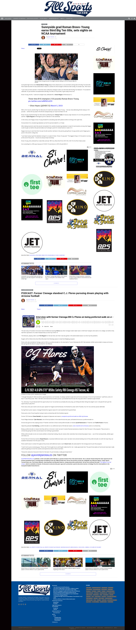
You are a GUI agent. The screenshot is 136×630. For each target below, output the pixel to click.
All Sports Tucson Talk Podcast (51, 547)
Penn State (44, 255)
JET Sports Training (112, 600)
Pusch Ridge (97, 596)
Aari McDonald (108, 598)
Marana (99, 600)
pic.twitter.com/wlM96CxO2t (40, 101)
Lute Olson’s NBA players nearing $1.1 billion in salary (66, 588)
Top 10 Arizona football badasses (61, 587)
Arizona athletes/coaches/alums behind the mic (64, 592)
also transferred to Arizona (81, 426)
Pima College (89, 600)
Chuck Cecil (81, 547)
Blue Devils (33, 255)
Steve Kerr (110, 601)
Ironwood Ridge (110, 591)
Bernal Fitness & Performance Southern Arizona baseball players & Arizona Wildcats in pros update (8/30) (34, 569)
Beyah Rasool (74, 547)
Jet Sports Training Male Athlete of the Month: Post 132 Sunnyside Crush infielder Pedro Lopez (56, 278)
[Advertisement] (104, 276)
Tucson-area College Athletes (60, 595)
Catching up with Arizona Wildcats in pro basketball (65, 593)
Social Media (43, 18)
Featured (38, 255)
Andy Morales (57, 617)
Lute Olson (104, 589)
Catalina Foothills (111, 596)
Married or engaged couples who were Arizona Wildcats (66, 591)
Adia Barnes (89, 589)
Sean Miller (104, 587)
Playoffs (104, 596)
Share (23, 48)
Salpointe (110, 587)
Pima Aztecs (89, 594)
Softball (94, 591)
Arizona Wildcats (65, 547)
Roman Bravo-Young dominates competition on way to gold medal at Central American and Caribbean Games (80, 278)
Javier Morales (51, 36)
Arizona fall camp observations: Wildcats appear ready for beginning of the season (66, 569)
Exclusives (8, 18)
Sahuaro (88, 596)
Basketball (55, 602)
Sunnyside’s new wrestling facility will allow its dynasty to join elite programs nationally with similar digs (31, 278)
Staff (54, 616)
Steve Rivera (57, 620)
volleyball (105, 594)
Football (55, 603)
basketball (96, 594)
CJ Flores (92, 547)
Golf (95, 600)
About (62, 18)
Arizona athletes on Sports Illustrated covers (64, 599)
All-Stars (88, 601)
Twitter (55, 609)
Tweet (39, 309)
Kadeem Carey (103, 601)
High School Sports (32, 18)
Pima (101, 594)
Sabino (99, 591)
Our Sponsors (56, 612)
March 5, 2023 (57, 106)
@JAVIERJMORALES (41, 455)
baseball (88, 591)
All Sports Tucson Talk (36, 547)
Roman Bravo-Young (53, 255)
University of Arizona (19, 18)
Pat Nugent (98, 547)
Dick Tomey (101, 598)
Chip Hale (104, 600)
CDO (93, 596)
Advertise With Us (53, 18)
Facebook (55, 608)
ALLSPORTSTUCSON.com (27, 459)
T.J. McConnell (95, 601)
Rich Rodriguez (96, 589)
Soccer (111, 594)
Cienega (87, 547)
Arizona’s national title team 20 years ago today (64, 589)
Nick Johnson (89, 598)
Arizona (95, 598)
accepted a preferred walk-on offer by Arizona (74, 416)
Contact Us (69, 18)
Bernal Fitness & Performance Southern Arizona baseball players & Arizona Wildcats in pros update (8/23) (98, 569)
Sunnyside (62, 255)
